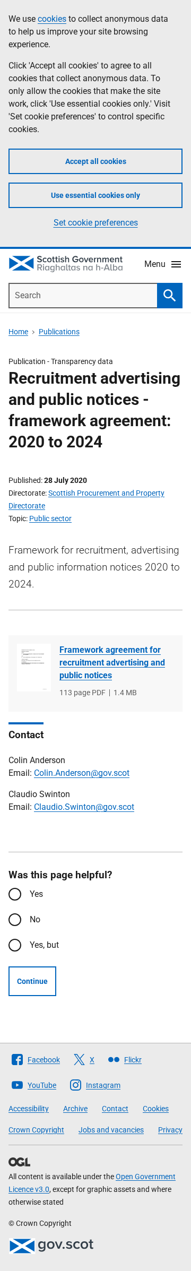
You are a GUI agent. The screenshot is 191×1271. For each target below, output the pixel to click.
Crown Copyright (36, 1130)
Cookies (156, 1108)
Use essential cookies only (95, 195)
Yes (36, 894)
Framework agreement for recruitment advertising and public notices (112, 662)
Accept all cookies (95, 161)
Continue (32, 981)
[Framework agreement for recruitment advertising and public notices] (34, 667)
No (35, 919)
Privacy (170, 1130)
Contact (115, 1108)
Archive (75, 1108)
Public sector (50, 518)
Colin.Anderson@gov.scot (81, 773)
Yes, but (44, 945)
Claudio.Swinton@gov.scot (84, 807)
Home (18, 331)
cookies (52, 19)
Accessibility (28, 1108)
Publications (59, 331)
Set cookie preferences (96, 223)
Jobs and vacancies (111, 1130)
